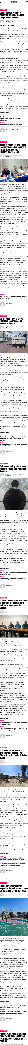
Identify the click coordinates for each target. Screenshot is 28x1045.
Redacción (8, 156)
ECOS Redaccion (10, 21)
